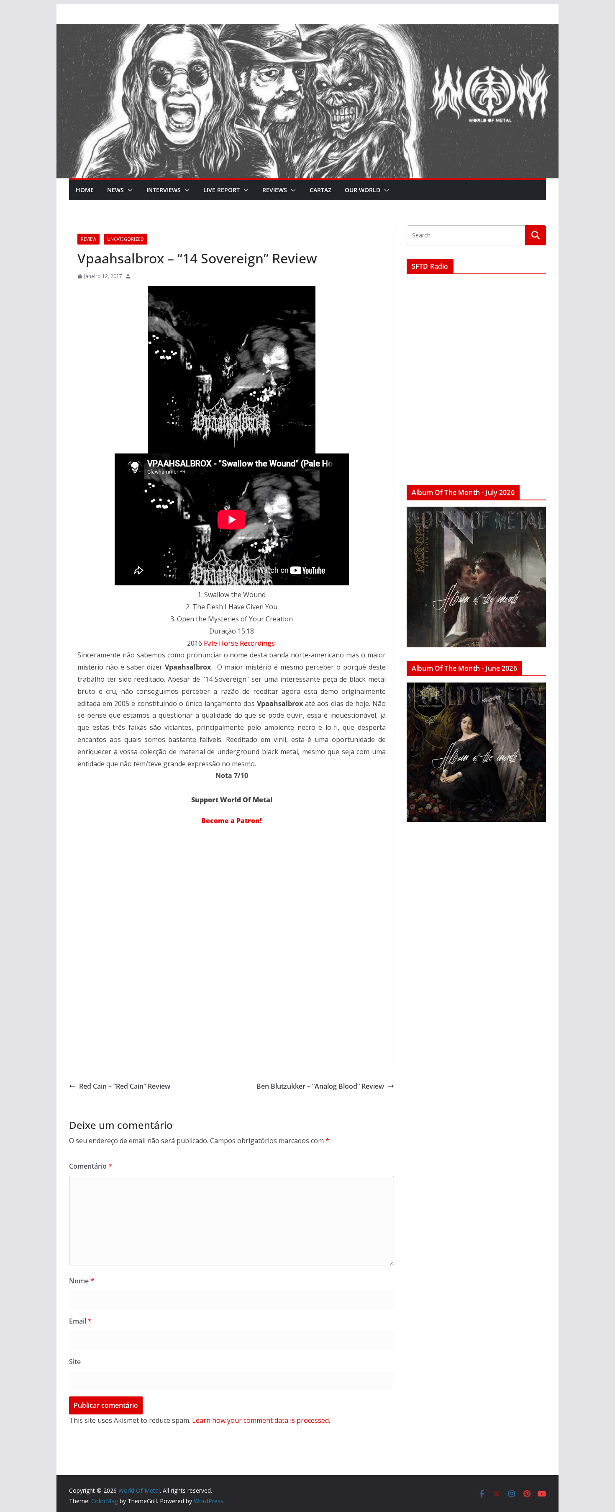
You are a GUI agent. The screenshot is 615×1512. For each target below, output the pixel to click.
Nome (81, 1280)
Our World (362, 190)
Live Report (221, 190)
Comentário (90, 1166)
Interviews (163, 190)
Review (88, 239)
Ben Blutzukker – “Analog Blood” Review (320, 1086)
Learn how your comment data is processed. (261, 1420)
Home (85, 190)
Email (80, 1321)
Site (75, 1361)
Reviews (274, 190)
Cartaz (320, 190)
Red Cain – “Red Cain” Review (124, 1086)
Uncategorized (125, 239)
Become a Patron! (231, 820)
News (115, 190)
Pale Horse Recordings (239, 643)
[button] (128, 190)
